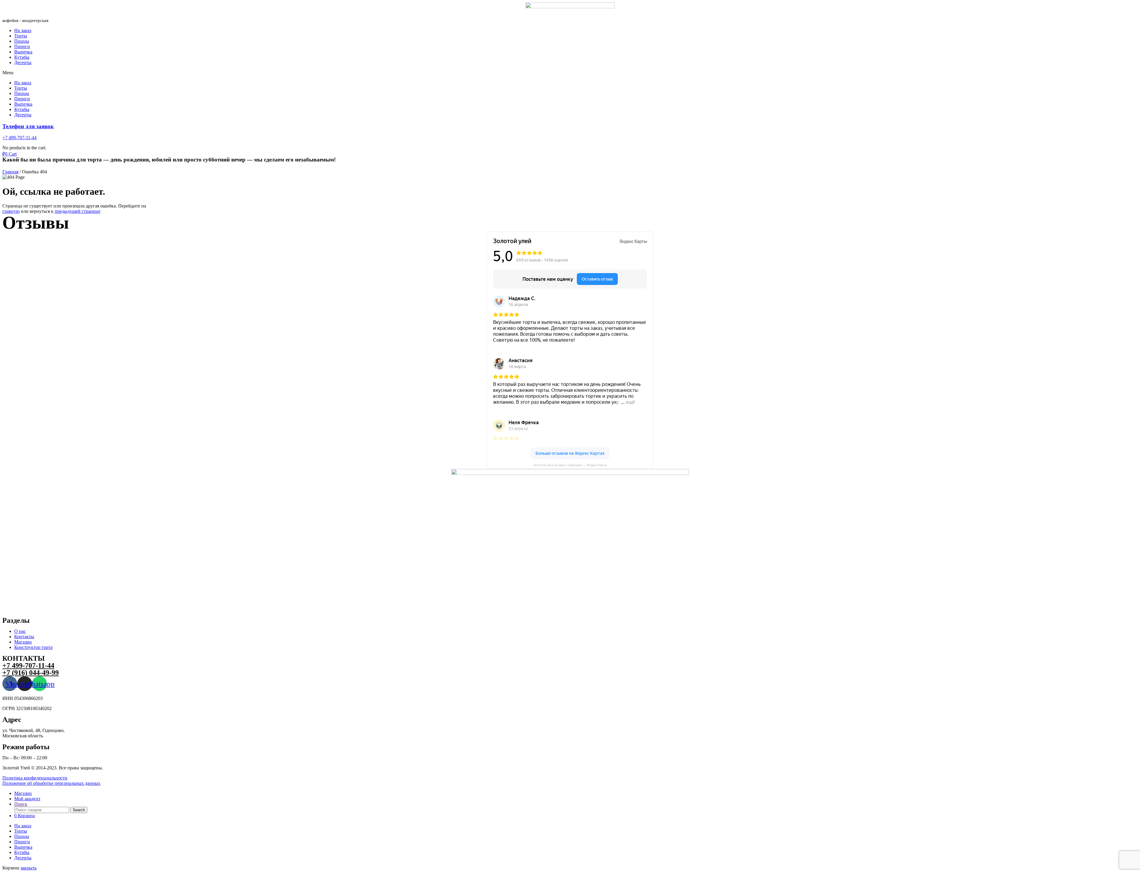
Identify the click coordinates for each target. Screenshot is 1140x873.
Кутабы (21, 57)
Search (79, 810)
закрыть (28, 867)
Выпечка (23, 51)
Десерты (22, 62)
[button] (570, 72)
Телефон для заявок (28, 126)
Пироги (22, 46)
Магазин (23, 641)
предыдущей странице (77, 211)
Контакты (24, 636)
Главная (10, 171)
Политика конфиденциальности (34, 777)
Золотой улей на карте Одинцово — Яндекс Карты (570, 465)
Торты (20, 35)
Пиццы (21, 41)
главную (11, 211)
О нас (20, 631)
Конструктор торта (33, 647)
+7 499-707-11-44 (19, 137)
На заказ (22, 30)
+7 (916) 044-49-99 (30, 672)
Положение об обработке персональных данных (51, 783)
